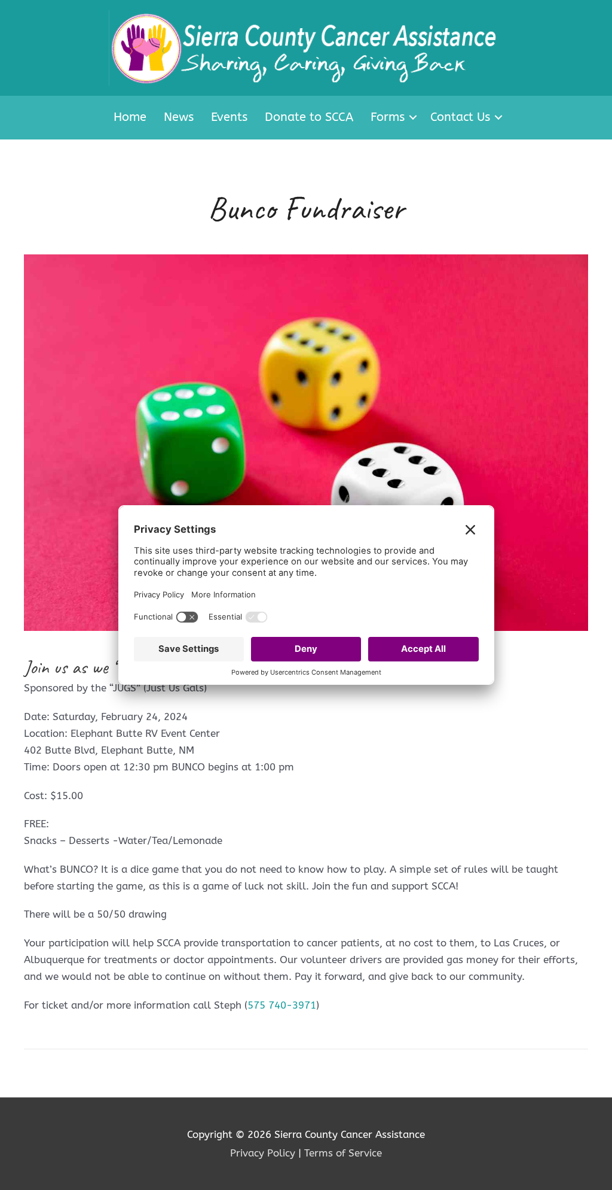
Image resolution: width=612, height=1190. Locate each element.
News (179, 117)
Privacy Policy (262, 1153)
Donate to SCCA (309, 117)
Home (130, 117)
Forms (388, 117)
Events (229, 117)
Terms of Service (343, 1153)
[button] (413, 117)
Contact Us (460, 117)
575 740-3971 (281, 1005)
